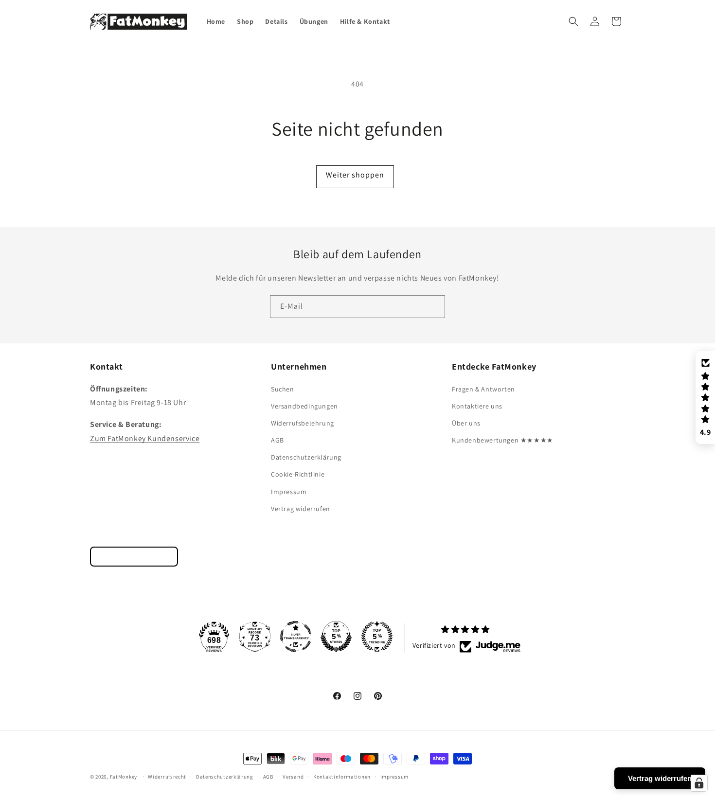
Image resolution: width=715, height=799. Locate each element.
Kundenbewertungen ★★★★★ (503, 440)
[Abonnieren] (434, 306)
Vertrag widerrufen (300, 508)
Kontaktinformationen (342, 776)
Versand (293, 776)
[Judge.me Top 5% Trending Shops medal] (377, 636)
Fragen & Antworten (483, 389)
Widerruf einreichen (134, 556)
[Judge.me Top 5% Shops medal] (336, 636)
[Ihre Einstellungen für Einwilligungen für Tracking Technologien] (699, 783)
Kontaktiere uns (477, 406)
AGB (277, 440)
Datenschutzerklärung (306, 457)
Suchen (282, 389)
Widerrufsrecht (167, 776)
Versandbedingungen (304, 406)
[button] (573, 21)
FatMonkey (123, 776)
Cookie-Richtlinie (297, 474)
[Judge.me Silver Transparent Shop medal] (295, 636)
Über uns (466, 423)
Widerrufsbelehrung (302, 423)
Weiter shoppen (355, 175)
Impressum (288, 491)
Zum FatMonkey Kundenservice (144, 438)
